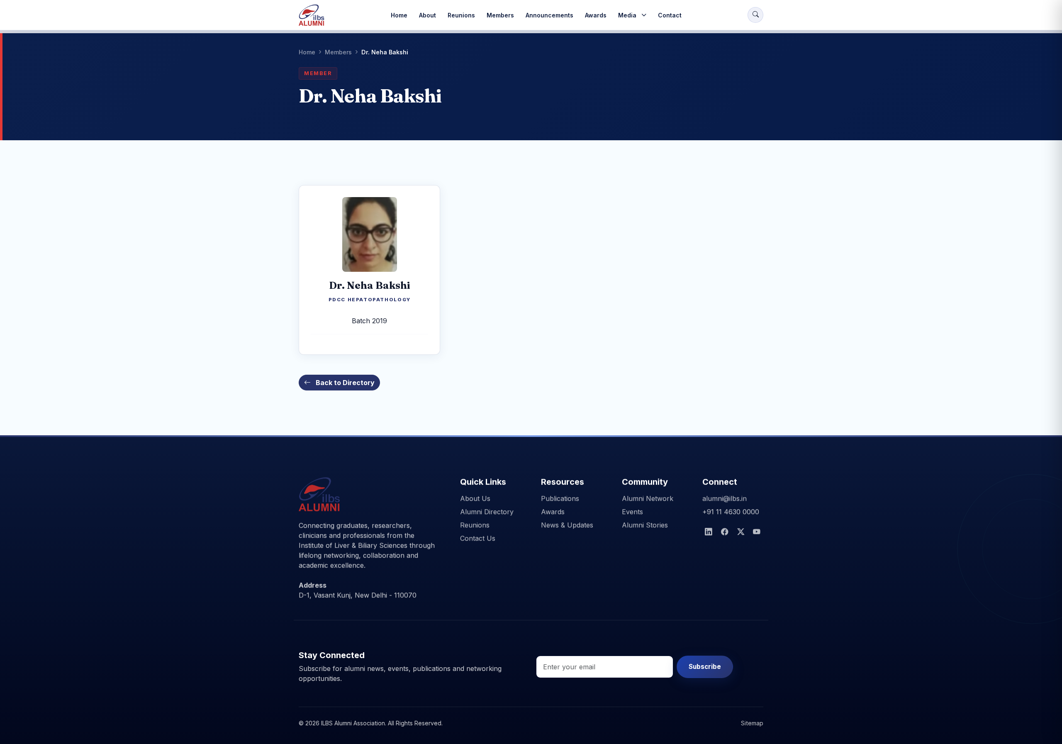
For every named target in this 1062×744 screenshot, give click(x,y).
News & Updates (567, 525)
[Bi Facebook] (725, 532)
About (427, 15)
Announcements (549, 15)
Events (632, 511)
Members (500, 15)
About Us (475, 498)
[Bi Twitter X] (741, 532)
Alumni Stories (645, 525)
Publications (560, 498)
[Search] (755, 15)
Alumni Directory (487, 511)
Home (399, 15)
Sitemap (752, 723)
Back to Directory (344, 382)
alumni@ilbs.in (724, 498)
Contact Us (477, 538)
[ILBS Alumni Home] (311, 15)
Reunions (461, 15)
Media (627, 15)
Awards (596, 15)
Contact (670, 15)
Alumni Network (647, 498)
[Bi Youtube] (756, 532)
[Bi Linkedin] (708, 532)
